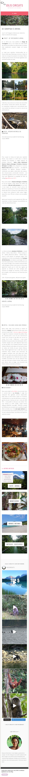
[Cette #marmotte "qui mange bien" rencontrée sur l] (14, 607)
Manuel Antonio (7, 479)
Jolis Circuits (14, 5)
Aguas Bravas (9, 178)
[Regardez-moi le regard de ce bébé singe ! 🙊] (14, 705)
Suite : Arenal (7, 476)
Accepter (5, 774)
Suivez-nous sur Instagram (19, 719)
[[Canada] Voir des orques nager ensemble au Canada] (14, 632)
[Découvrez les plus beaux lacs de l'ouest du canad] (14, 582)
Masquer (10, 474)
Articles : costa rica (7, 481)
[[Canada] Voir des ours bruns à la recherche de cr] (14, 656)
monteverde (7, 477)
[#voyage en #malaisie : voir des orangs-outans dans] (14, 681)
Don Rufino (14, 391)
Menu (15, 13)
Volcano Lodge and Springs (20, 332)
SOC (14, 178)
